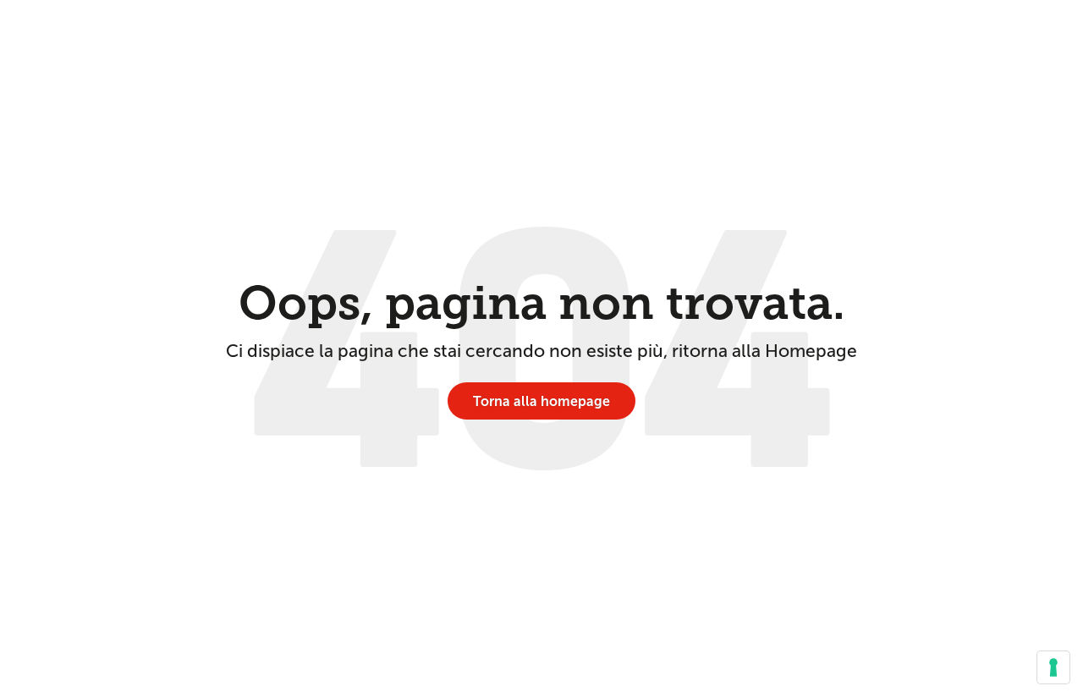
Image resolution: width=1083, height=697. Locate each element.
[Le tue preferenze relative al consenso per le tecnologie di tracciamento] (1053, 667)
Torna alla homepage (541, 401)
